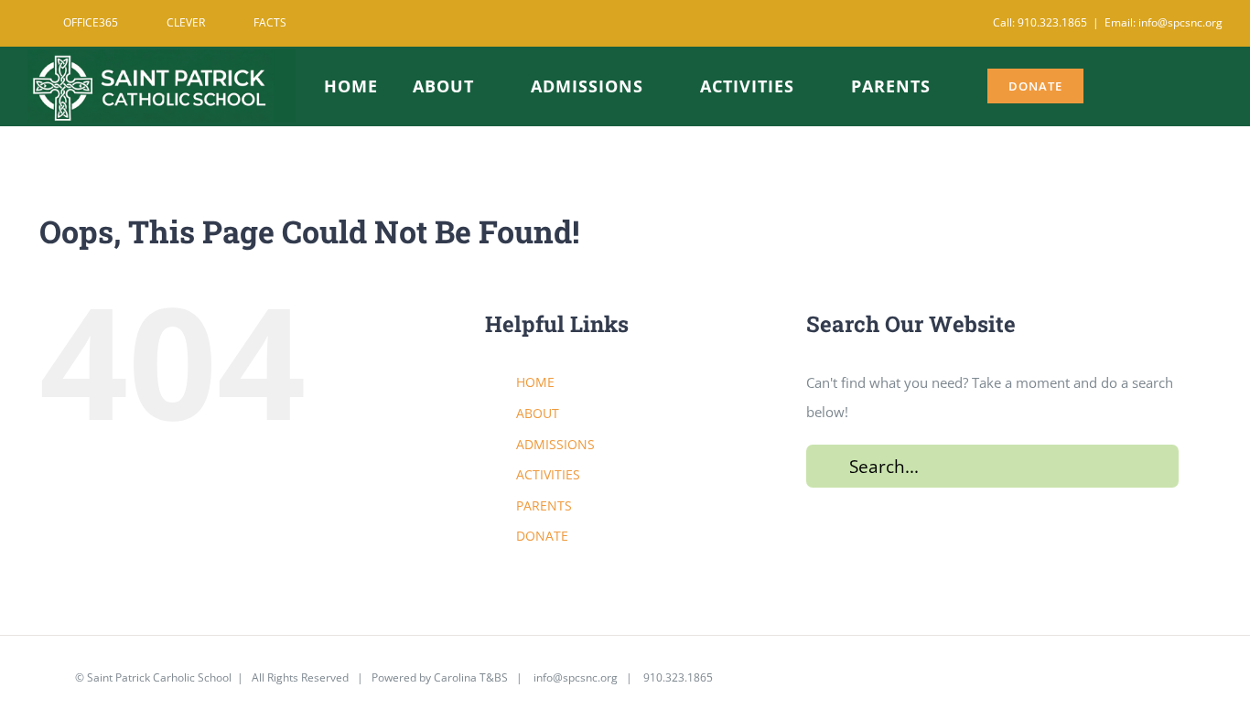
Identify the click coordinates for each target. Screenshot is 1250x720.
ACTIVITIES (548, 474)
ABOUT (537, 413)
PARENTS (544, 505)
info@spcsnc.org (575, 677)
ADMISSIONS (555, 444)
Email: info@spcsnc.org (1164, 22)
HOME (535, 382)
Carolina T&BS (471, 677)
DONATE (542, 535)
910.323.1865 (677, 677)
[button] (1179, 83)
